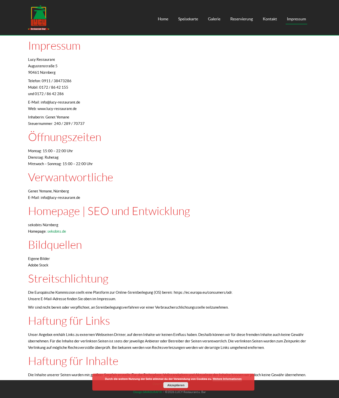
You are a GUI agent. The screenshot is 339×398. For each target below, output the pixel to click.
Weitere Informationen (227, 379)
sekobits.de (56, 231)
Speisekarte (188, 19)
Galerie (214, 19)
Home (163, 19)
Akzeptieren (175, 385)
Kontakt (270, 19)
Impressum (296, 19)
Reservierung (241, 19)
